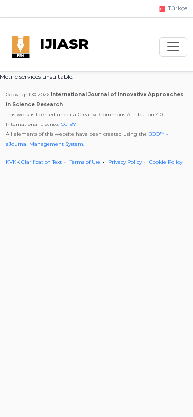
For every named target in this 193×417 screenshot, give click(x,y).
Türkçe (176, 8)
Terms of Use (85, 162)
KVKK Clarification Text (34, 162)
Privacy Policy (125, 162)
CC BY (68, 124)
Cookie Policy (165, 162)
